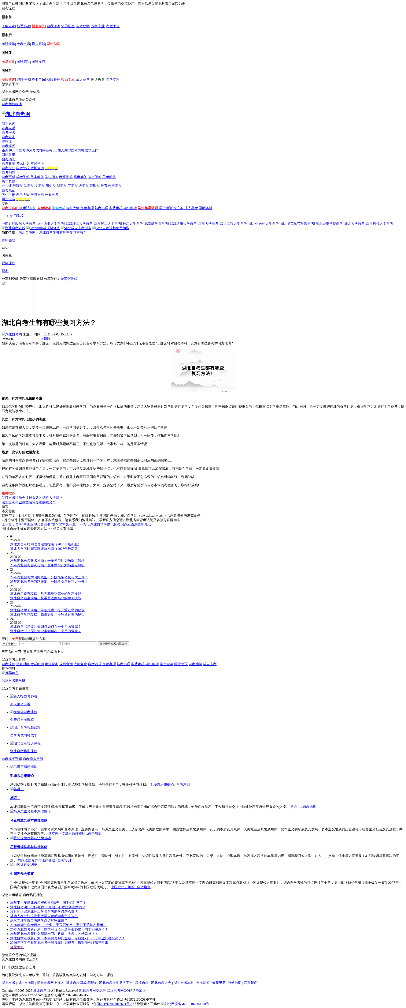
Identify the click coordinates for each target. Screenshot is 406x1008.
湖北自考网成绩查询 (81, 983)
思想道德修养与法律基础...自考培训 (44, 860)
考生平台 (113, 26)
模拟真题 (38, 44)
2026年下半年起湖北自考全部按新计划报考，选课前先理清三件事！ (61, 942)
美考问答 (109, 177)
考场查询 (8, 62)
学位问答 (51, 177)
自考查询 (8, 137)
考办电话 (8, 128)
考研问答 (66, 177)
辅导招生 (68, 26)
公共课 (7, 186)
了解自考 (8, 26)
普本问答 (37, 177)
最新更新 (219, 983)
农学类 (84, 186)
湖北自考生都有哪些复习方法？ (62, 232)
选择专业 (98, 26)
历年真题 (8, 181)
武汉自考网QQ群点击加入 (126, 990)
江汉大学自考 (208, 223)
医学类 (117, 186)
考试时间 (29, 208)
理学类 (62, 186)
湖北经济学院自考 (329, 223)
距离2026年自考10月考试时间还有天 (30, 150)
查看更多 (17, 947)
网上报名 (8, 199)
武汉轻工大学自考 (107, 223)
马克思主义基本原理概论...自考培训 (75, 833)
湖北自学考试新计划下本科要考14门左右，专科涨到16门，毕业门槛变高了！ (67, 938)
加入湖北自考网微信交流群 (78, 150)
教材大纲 (73, 208)
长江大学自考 (133, 223)
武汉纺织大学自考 (183, 223)
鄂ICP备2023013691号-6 (114, 1004)
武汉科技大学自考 (379, 223)
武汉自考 (142, 983)
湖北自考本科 (184, 983)
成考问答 (23, 177)
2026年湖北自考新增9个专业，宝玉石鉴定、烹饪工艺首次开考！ (58, 925)
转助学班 (68, 79)
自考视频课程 (12, 759)
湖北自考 (8, 983)
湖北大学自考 (354, 223)
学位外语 (181, 664)
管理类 (95, 186)
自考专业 (8, 168)
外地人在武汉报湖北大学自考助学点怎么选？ (44, 916)
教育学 (106, 186)
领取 (46, 339)
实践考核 (116, 208)
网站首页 (8, 155)
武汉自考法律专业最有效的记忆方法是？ (32, 498)
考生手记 (8, 194)
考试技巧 (38, 62)
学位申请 (166, 208)
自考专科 (113, 79)
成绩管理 (53, 79)
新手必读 (23, 26)
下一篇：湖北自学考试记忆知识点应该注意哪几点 (114, 524)
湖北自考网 (27, 232)
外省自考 (51, 194)
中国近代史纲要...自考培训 (131, 887)
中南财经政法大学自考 (19, 223)
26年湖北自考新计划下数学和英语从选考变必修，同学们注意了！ (59, 929)
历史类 (51, 186)
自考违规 (95, 664)
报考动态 (8, 159)
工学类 (73, 186)
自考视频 (8, 146)
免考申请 (23, 44)
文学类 (40, 186)
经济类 (18, 186)
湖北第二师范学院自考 (297, 223)
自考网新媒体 (12, 104)
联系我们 (250, 983)
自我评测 (53, 26)
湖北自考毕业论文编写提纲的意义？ (29, 502)
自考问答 (8, 172)
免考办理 (87, 208)
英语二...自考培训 (303, 807)
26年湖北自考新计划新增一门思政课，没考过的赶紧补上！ (54, 934)
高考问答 (80, 177)
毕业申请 (38, 79)
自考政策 (8, 163)
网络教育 (98, 79)
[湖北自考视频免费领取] (110, 228)
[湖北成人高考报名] (76, 228)
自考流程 (8, 664)
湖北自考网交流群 (92, 990)
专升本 (178, 208)
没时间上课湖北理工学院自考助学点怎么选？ (44, 911)
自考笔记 (8, 190)
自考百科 (8, 177)
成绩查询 (8, 79)
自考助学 (83, 26)
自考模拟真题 (33, 759)
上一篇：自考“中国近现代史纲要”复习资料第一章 (39, 524)
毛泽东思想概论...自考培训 (170, 784)
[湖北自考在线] (13, 228)
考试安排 (8, 44)
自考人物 (23, 194)
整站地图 (234, 983)
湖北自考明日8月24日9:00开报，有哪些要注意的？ (47, 907)
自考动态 (203, 983)
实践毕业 (37, 163)
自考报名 (8, 132)
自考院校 (23, 168)
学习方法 (37, 194)
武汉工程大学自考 (233, 223)
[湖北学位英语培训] (43, 228)
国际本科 (205, 208)
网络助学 (53, 44)
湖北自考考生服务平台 (116, 983)
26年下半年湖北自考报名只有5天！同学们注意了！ (48, 902)
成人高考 (83, 79)
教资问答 (95, 177)
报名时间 (38, 26)
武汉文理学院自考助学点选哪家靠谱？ (39, 920)
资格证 (7, 141)
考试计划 (23, 163)
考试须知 (23, 62)
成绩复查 (80, 664)
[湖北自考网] (16, 114)
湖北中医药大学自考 (263, 223)
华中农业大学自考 (50, 223)
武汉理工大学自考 (79, 223)
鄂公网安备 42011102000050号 (187, 1004)
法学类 (29, 186)
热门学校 (17, 216)
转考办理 (101, 208)
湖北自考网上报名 (50, 983)
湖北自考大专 (161, 983)
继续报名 (23, 79)
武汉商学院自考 (156, 223)
